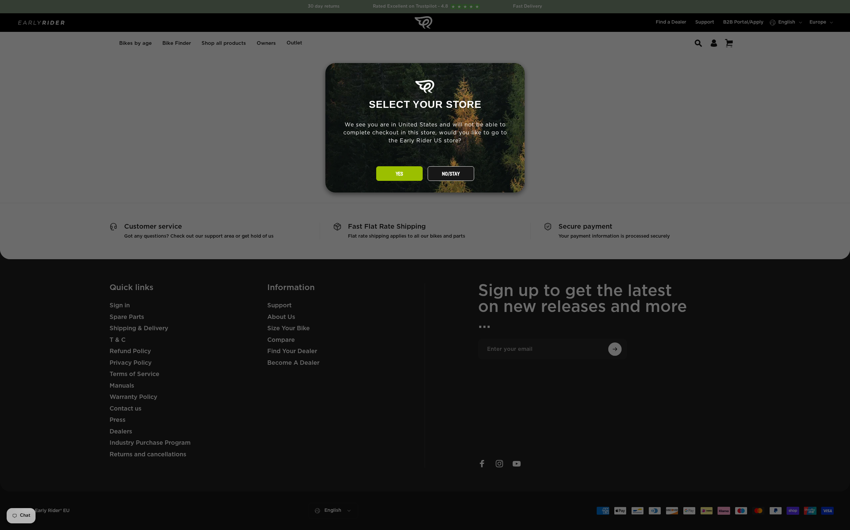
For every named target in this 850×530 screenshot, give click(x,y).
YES (399, 174)
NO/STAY (451, 174)
